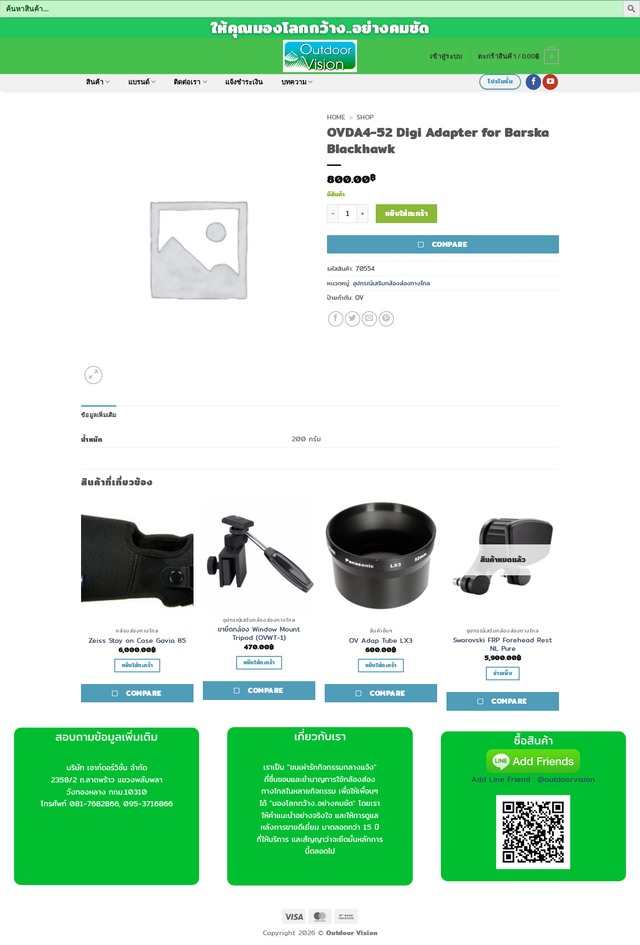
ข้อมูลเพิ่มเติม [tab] (99, 414)
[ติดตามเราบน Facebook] (533, 82)
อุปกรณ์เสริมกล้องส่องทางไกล (391, 283)
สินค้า (95, 82)
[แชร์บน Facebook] (335, 319)
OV (359, 297)
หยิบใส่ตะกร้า (406, 213)
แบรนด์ (138, 82)
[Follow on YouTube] (550, 82)
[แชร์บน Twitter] (352, 319)
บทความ (294, 82)
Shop (365, 117)
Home (336, 117)
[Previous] (81, 612)
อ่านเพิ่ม (502, 673)
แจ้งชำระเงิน (244, 82)
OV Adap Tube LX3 (381, 640)
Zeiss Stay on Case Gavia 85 (137, 640)
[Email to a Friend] (369, 319)
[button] (446, 56)
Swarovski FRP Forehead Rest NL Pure (502, 644)
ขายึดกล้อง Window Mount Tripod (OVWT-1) (259, 633)
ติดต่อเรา (187, 82)
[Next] (558, 612)
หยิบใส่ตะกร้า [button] (137, 665)
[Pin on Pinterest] (386, 319)
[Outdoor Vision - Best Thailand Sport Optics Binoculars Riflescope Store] (320, 55)
